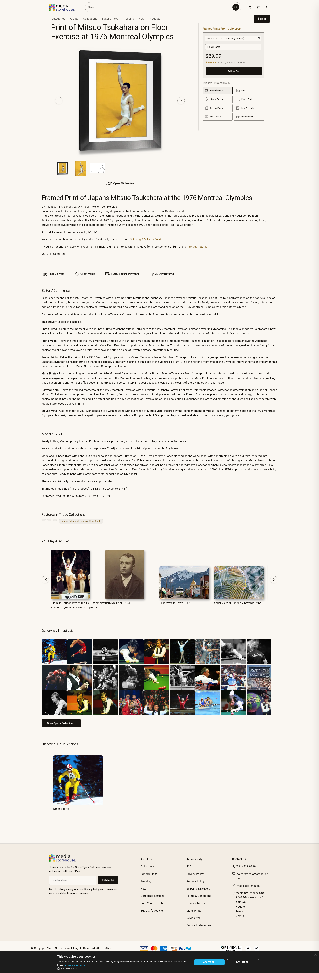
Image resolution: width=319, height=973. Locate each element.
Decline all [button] (243, 962)
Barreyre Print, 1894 (117, 603)
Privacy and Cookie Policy (76, 964)
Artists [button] (74, 18)
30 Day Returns (197, 246)
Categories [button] (58, 18)
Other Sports (95, 521)
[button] (123, 969)
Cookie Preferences (198, 925)
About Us (146, 859)
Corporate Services (152, 895)
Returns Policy (195, 881)
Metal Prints (193, 910)
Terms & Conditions (198, 895)
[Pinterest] (256, 950)
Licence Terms (195, 903)
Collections (90, 18)
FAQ (189, 866)
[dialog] (159, 962)
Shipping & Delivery (198, 888)
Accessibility (194, 859)
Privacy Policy (195, 874)
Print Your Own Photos (155, 903)
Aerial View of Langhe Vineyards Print (237, 603)
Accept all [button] (209, 962)
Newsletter (193, 918)
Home (64, 521)
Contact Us (239, 859)
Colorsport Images (78, 521)
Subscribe (108, 880)
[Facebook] (248, 950)
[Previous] (58, 100)
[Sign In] (266, 7)
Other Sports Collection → (61, 723)
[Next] (181, 100)
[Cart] (258, 7)
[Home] (64, 7)
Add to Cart (234, 71)
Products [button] (154, 18)
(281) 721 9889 (246, 866)
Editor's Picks (110, 18)
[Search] (235, 7)
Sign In (262, 18)
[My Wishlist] (250, 7)
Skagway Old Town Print (175, 603)
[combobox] (159, 7)
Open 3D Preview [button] (123, 183)
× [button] (315, 955)
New (141, 18)
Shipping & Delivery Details (146, 239)
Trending (128, 18)
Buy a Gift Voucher (152, 910)
